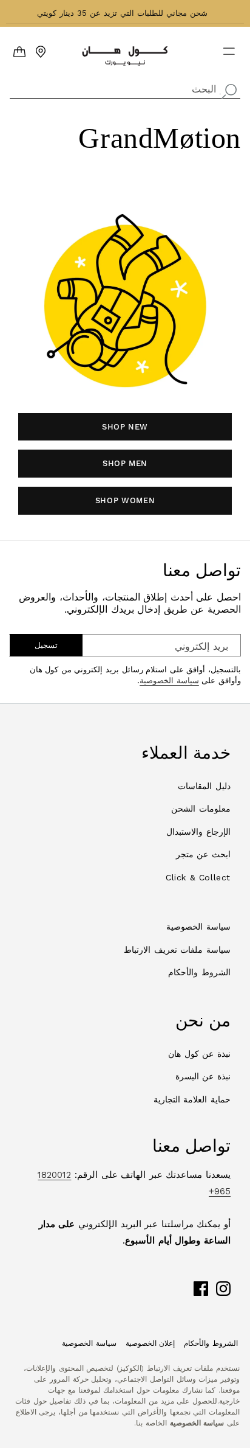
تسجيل (46, 645)
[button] (236, 46)
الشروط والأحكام (199, 972)
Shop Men (125, 463)
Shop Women (125, 500)
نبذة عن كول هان (199, 1054)
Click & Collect (198, 877)
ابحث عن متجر (203, 854)
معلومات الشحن (201, 808)
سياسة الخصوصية (169, 680)
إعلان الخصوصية (150, 1343)
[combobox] (125, 88)
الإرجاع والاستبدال (198, 832)
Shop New (125, 426)
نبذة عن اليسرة (203, 1076)
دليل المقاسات (204, 786)
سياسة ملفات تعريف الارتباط (177, 950)
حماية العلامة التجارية (192, 1099)
